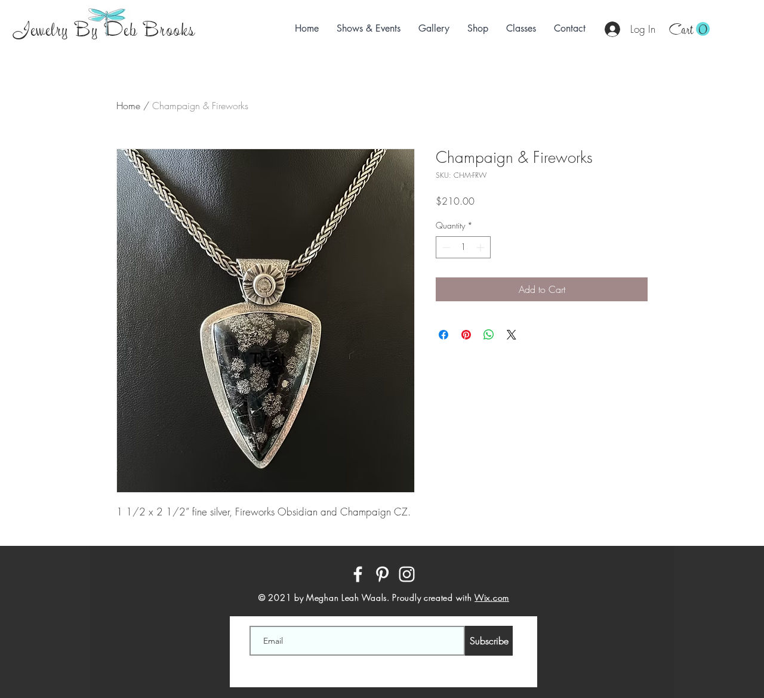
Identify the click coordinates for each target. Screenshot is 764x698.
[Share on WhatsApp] (489, 335)
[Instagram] (406, 574)
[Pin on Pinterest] (466, 335)
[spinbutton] (463, 247)
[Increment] (481, 247)
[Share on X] (511, 335)
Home (128, 105)
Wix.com (492, 597)
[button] (689, 29)
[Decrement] (445, 247)
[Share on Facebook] (443, 335)
